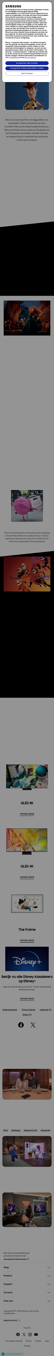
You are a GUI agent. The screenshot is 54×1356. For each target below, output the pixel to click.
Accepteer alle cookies (27, 63)
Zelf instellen (27, 74)
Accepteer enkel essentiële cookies (27, 68)
